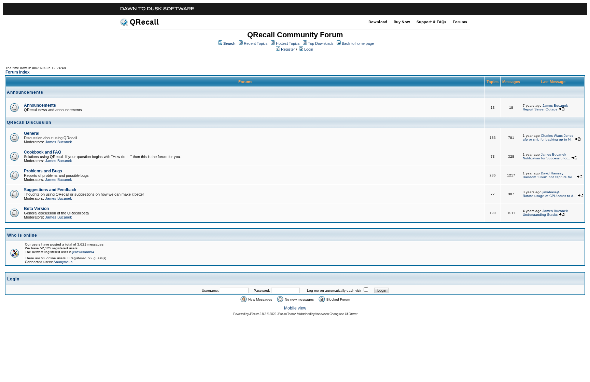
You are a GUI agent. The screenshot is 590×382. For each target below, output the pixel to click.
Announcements (40, 105)
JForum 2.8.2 (257, 314)
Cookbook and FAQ (42, 152)
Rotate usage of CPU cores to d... (549, 196)
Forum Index (17, 72)
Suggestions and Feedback (50, 189)
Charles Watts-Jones (557, 135)
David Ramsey (552, 173)
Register (288, 49)
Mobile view (295, 308)
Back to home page (358, 43)
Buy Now (402, 22)
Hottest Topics (288, 43)
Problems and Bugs (43, 171)
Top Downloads (321, 43)
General (31, 133)
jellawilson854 (83, 252)
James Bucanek (555, 105)
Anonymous (63, 262)
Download (377, 22)
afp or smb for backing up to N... (548, 139)
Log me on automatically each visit (334, 290)
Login (308, 49)
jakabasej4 (551, 192)
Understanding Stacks (540, 214)
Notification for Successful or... (546, 158)
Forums (460, 22)
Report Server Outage (540, 109)
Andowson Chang (326, 314)
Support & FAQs (431, 22)
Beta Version (36, 208)
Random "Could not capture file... (549, 177)
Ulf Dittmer (351, 314)
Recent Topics (256, 43)
